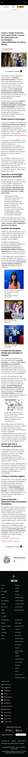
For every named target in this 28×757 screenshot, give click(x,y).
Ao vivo (7, 6)
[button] (25, 2)
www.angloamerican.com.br (10, 538)
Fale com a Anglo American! (10, 541)
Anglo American (8, 49)
